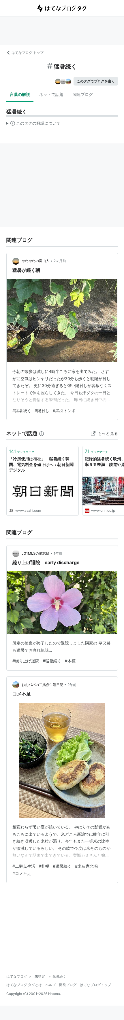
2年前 (71, 684)
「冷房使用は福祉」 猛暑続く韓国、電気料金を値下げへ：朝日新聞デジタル (41, 464)
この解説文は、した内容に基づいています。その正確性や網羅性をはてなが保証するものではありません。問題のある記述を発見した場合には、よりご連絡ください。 (33, 124)
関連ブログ (83, 94)
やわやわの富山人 (35, 261)
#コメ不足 (21, 873)
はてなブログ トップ (28, 52)
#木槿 (70, 660)
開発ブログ (67, 985)
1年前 (58, 553)
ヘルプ (50, 985)
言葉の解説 (20, 94)
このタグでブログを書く (96, 81)
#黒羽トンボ (64, 410)
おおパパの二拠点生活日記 (42, 684)
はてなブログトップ (95, 985)
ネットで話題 (51, 94)
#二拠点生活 (23, 866)
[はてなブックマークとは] (41, 433)
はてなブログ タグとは (24, 985)
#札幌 (44, 866)
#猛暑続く (21, 410)
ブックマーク (21, 451)
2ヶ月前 (60, 261)
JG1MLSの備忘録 (35, 553)
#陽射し (42, 410)
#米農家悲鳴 (86, 866)
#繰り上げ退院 (25, 660)
